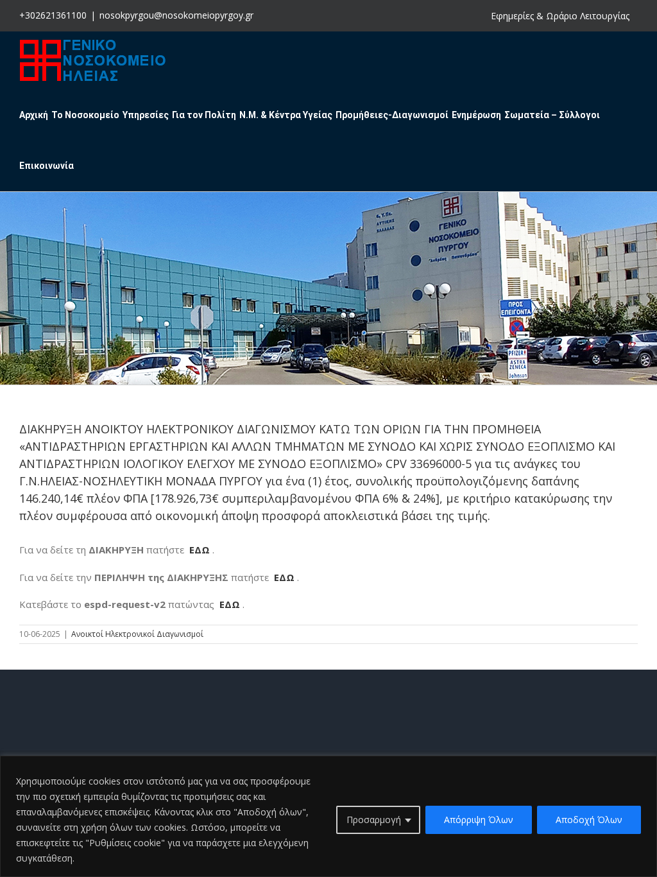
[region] (328, 816)
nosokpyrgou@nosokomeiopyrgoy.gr (176, 15)
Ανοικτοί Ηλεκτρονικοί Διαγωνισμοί (137, 634)
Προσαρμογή (373, 819)
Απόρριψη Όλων (478, 819)
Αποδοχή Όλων (589, 819)
